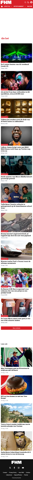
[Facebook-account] (14, 468)
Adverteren (9, 475)
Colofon (28, 472)
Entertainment (5, 61)
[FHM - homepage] (6, 2)
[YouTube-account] (23, 468)
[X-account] (10, 468)
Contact (5, 472)
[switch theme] (28, 2)
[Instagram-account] (19, 468)
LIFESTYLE (7, 6)
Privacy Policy (12, 472)
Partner (26, 475)
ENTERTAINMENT (19, 6)
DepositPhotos (18, 475)
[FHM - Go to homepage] (16, 462)
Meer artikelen (16, 328)
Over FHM (21, 472)
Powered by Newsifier (16, 477)
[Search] (25, 2)
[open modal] (31, 2)
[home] (2, 6)
